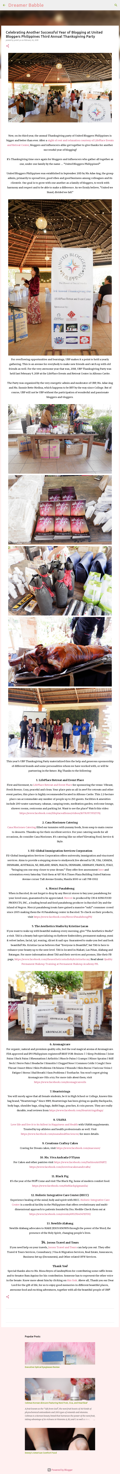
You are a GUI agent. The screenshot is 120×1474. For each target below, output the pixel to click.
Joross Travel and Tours (62, 1247)
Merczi (68, 898)
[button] (7, 46)
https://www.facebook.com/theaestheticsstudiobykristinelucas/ (51, 959)
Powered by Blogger (62, 1470)
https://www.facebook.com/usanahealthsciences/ (50, 1133)
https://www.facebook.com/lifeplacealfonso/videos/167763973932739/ (59, 813)
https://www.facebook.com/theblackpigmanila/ (60, 1185)
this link (72, 1280)
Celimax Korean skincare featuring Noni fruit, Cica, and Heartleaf (56, 1403)
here (101, 869)
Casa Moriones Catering (21, 827)
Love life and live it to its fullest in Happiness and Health (44, 1124)
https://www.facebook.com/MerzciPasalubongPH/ (63, 916)
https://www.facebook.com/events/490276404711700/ (60, 1214)
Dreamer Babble (26, 5)
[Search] (116, 5)
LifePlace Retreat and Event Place (52, 784)
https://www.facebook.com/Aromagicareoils (60, 1082)
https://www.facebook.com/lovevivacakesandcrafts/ (60, 1166)
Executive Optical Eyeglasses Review (42, 1367)
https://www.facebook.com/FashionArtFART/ (80, 1162)
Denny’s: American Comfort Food (41, 1453)
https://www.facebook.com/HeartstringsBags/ (76, 1110)
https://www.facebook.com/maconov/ (78, 1148)
